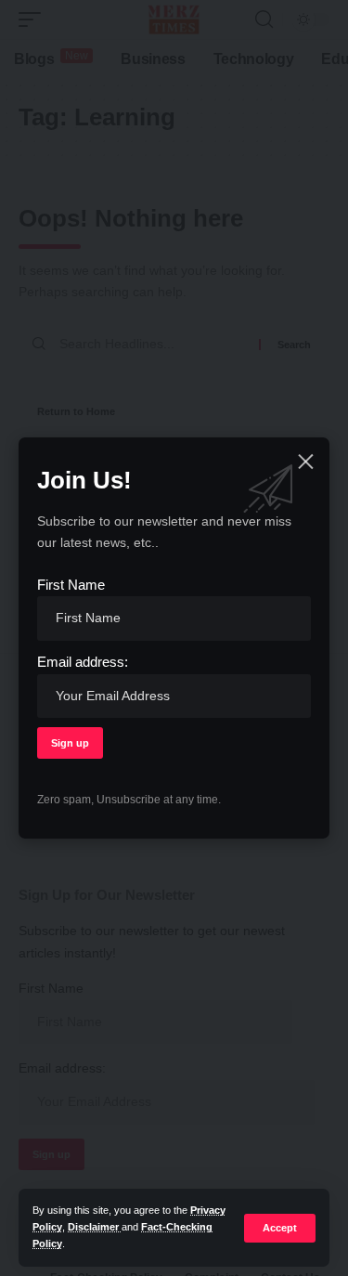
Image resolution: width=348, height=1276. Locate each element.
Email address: (82, 662)
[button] (280, 1228)
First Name (71, 584)
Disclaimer (95, 1226)
